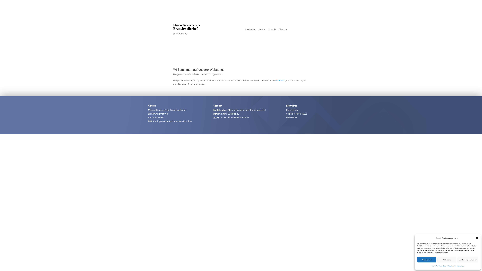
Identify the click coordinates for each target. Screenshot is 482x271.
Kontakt (272, 29)
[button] (477, 238)
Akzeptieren (426, 259)
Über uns (283, 29)
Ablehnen (447, 259)
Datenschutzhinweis (449, 266)
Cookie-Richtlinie (436, 266)
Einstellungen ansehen (468, 259)
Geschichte (250, 29)
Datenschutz (292, 109)
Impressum (460, 266)
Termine (262, 29)
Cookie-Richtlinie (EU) (296, 113)
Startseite (280, 80)
